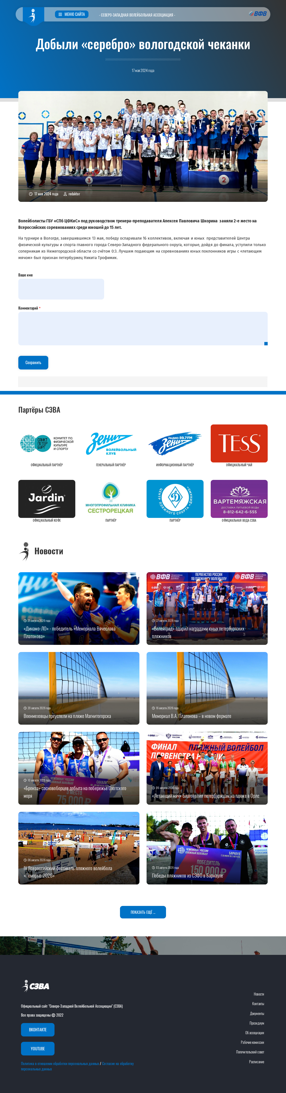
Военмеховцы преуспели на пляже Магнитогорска (67, 715)
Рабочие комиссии (252, 1042)
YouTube (38, 1048)
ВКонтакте (37, 1029)
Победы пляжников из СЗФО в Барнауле (187, 875)
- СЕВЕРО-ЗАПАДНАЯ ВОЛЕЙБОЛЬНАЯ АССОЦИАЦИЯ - (137, 15)
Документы (257, 1013)
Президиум (257, 1023)
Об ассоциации (254, 1032)
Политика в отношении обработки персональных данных (60, 1063)
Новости (259, 994)
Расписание (256, 1061)
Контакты (258, 1003)
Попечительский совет (250, 1052)
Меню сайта (74, 14)
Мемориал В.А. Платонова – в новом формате (191, 715)
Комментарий (28, 308)
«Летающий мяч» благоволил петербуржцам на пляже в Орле (205, 795)
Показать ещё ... (143, 912)
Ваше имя (25, 275)
